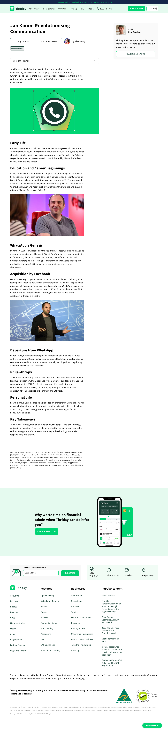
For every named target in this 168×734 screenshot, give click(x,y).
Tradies (74, 612)
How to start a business (82, 639)
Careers (13, 634)
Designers (75, 623)
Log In (151, 8)
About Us (14, 595)
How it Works (49, 9)
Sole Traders (77, 595)
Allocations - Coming (50, 650)
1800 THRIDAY (106, 9)
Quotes (44, 612)
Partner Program (17, 645)
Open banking (47, 595)
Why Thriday (34, 9)
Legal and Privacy (18, 650)
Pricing (74, 9)
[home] (18, 8)
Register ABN (16, 639)
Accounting (46, 634)
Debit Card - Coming (50, 601)
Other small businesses (82, 634)
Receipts (45, 606)
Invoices (44, 617)
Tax (42, 639)
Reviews (14, 601)
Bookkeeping (47, 628)
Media (91, 9)
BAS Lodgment (48, 644)
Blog (82, 9)
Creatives (75, 606)
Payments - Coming (50, 623)
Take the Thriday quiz (81, 644)
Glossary (75, 650)
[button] (63, 8)
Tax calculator (108, 595)
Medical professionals (81, 617)
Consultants (77, 601)
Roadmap (14, 612)
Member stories (17, 623)
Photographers (78, 628)
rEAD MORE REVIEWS (135, 54)
